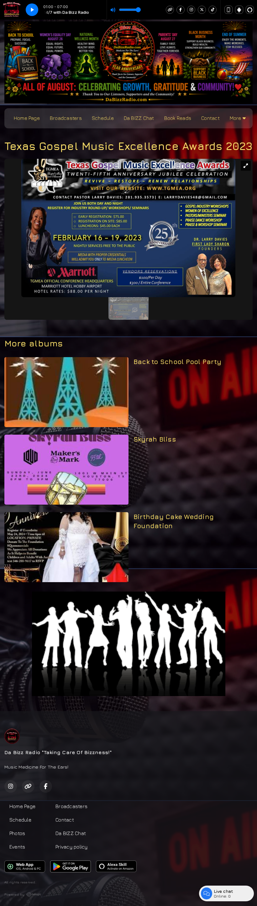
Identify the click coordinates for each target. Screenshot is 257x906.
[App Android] (239, 10)
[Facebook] (180, 10)
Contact (210, 118)
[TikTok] (212, 10)
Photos (17, 833)
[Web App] (228, 10)
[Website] (170, 10)
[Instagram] (191, 10)
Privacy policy (71, 847)
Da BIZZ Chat (139, 118)
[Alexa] (250, 10)
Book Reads (177, 118)
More (236, 118)
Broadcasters (66, 118)
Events (17, 847)
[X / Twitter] (202, 10)
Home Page (27, 118)
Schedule (103, 118)
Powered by (14, 894)
